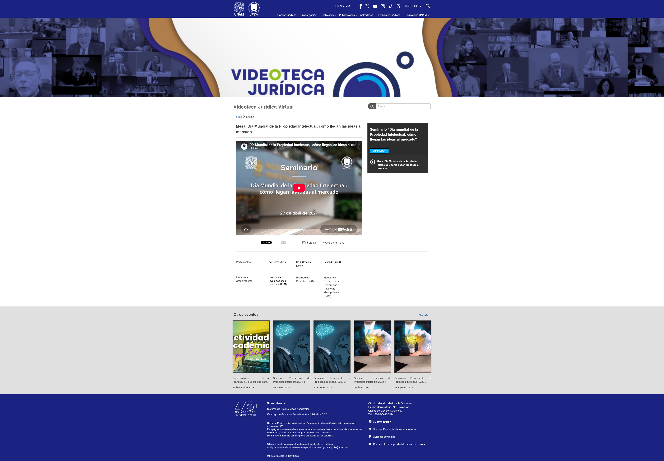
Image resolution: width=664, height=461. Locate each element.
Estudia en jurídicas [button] (389, 15)
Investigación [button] (309, 15)
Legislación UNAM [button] (416, 15)
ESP (408, 5)
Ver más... (425, 315)
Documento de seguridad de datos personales (399, 444)
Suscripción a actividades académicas (395, 429)
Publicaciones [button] (347, 15)
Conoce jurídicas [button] (287, 15)
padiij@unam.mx (339, 447)
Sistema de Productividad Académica (288, 409)
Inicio (239, 116)
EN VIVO (343, 5)
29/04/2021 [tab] (379, 151)
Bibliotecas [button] (328, 15)
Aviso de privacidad (384, 436)
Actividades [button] (367, 15)
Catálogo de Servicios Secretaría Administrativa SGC (297, 414)
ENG (417, 5)
